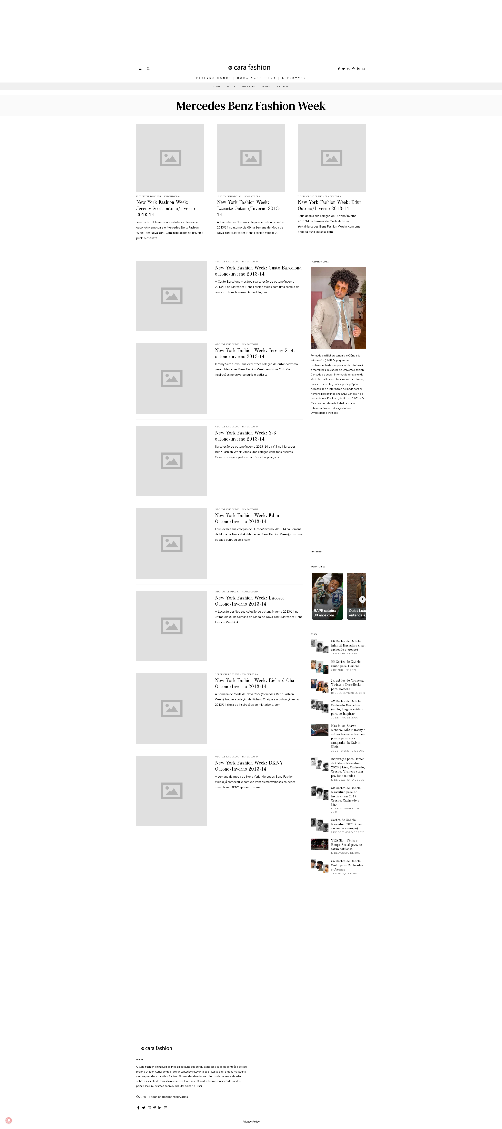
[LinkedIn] (358, 68)
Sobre (266, 86)
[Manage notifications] (8, 1120)
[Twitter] (343, 68)
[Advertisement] (117, 27)
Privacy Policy (251, 1121)
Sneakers (249, 86)
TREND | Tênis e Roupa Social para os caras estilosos (346, 845)
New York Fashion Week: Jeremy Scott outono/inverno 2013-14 (165, 208)
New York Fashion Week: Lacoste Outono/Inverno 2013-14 (248, 208)
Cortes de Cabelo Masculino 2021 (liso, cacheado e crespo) (347, 824)
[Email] (363, 68)
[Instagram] (348, 68)
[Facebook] (339, 68)
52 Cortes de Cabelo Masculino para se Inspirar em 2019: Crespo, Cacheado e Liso (346, 796)
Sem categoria (172, 196)
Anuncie (283, 86)
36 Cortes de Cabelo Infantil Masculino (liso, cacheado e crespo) (348, 645)
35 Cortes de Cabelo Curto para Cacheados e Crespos (347, 865)
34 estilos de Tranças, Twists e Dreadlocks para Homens (347, 685)
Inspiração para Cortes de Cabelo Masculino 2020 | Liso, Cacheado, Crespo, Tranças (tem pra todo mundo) (348, 767)
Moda (231, 86)
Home (217, 86)
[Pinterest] (353, 68)
